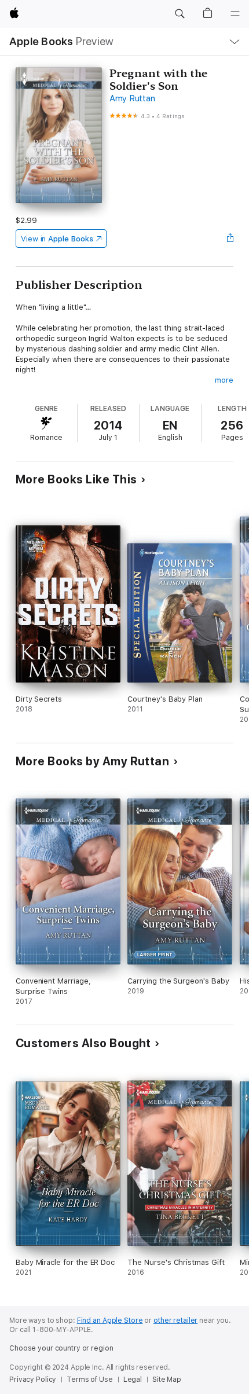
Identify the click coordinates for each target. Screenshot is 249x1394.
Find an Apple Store (110, 1320)
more (224, 380)
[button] (179, 14)
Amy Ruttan (132, 98)
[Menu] (235, 14)
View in (57, 238)
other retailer (175, 1320)
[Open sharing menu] (229, 238)
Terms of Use (90, 1379)
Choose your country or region (61, 1348)
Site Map (166, 1379)
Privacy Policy (32, 1379)
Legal (132, 1379)
